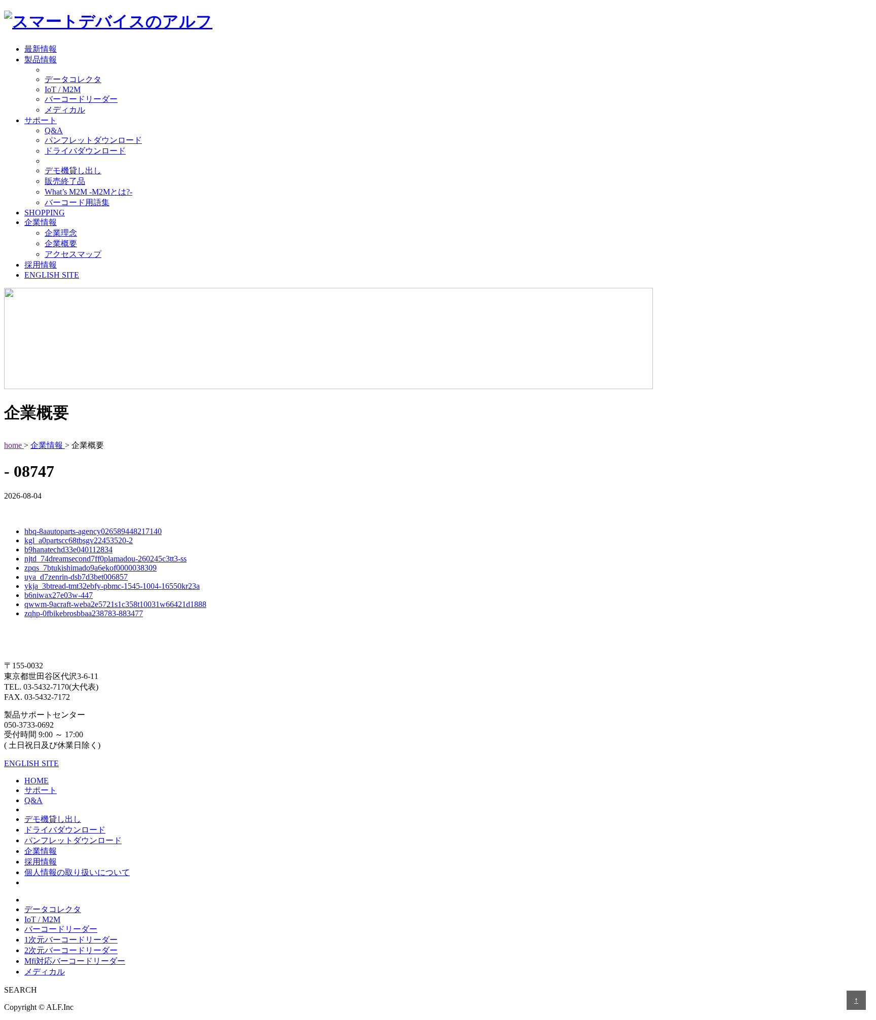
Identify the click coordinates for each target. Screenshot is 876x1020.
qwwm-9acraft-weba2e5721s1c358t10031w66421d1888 (115, 604)
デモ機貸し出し (73, 170)
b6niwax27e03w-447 (58, 595)
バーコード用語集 (77, 202)
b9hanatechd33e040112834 (68, 549)
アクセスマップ (73, 254)
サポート (40, 120)
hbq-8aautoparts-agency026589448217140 (93, 531)
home (14, 445)
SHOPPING (44, 212)
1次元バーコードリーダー (71, 939)
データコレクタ (73, 79)
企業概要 (61, 243)
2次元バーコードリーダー (71, 950)
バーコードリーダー (81, 99)
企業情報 (40, 222)
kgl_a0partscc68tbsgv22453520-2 (78, 540)
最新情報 (40, 49)
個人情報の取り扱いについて (77, 872)
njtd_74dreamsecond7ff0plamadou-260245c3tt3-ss (105, 558)
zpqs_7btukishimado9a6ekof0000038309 (90, 567)
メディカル (65, 109)
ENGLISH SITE (51, 275)
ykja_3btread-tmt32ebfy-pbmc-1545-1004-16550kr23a (112, 586)
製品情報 (40, 59)
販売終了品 (65, 181)
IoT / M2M (63, 89)
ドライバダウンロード (85, 150)
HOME (36, 780)
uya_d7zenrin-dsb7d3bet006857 (76, 577)
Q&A (54, 130)
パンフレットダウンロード (93, 140)
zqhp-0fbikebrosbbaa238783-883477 (83, 613)
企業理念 (61, 233)
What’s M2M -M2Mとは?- (88, 191)
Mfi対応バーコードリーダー (74, 961)
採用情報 (40, 264)
